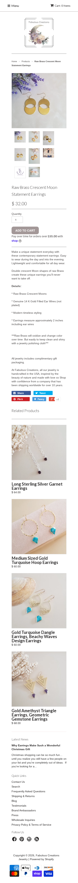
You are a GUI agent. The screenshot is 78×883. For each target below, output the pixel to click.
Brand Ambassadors (24, 810)
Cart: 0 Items (62, 5)
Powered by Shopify (42, 859)
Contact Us (18, 781)
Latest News (20, 739)
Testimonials (19, 805)
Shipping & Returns (23, 796)
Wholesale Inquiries (23, 819)
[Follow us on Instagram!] (30, 840)
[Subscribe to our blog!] (37, 840)
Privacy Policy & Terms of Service (31, 824)
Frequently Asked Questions (28, 791)
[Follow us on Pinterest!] (22, 840)
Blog (14, 800)
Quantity (17, 213)
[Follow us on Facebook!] (15, 840)
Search (16, 786)
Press (15, 815)
